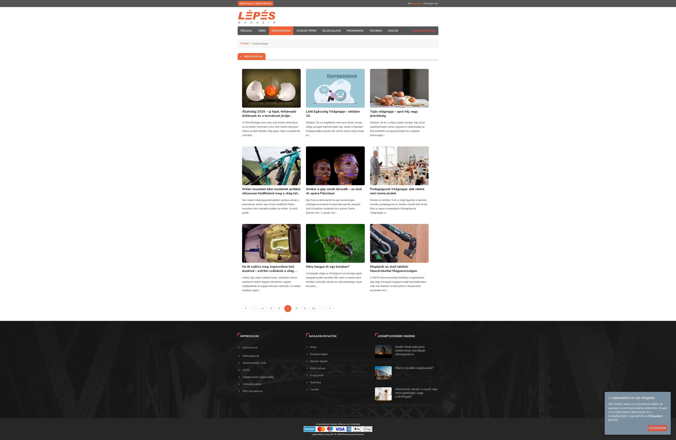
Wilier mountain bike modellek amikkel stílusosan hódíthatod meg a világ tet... (271, 191)
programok (355, 30)
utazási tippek (306, 30)
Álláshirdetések (424, 30)
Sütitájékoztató (252, 384)
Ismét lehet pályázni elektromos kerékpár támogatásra (410, 350)
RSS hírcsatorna (253, 391)
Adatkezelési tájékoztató (258, 377)
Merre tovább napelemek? (414, 368)
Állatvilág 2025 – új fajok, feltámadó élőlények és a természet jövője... (269, 113)
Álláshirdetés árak (254, 363)
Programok (317, 375)
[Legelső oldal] (245, 308)
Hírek (313, 347)
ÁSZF (246, 370)
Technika (315, 382)
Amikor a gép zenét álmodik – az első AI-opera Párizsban (334, 191)
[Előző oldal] (254, 308)
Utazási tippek (319, 361)
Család (314, 389)
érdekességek (281, 30)
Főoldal (246, 30)
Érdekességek (319, 354)
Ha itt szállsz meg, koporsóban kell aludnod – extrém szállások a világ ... (269, 268)
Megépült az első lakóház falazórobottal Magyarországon (393, 268)
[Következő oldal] (321, 308)
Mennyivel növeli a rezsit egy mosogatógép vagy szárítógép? (416, 393)
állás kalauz (331, 30)
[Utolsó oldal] (330, 308)
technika (376, 30)
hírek (262, 30)
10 (313, 308)
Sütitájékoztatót (618, 416)
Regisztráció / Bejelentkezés (255, 3)
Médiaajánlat (251, 356)
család (393, 30)
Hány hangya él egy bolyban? (327, 266)
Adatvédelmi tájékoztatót (630, 412)
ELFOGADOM (657, 427)
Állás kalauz (318, 368)
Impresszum (250, 347)
